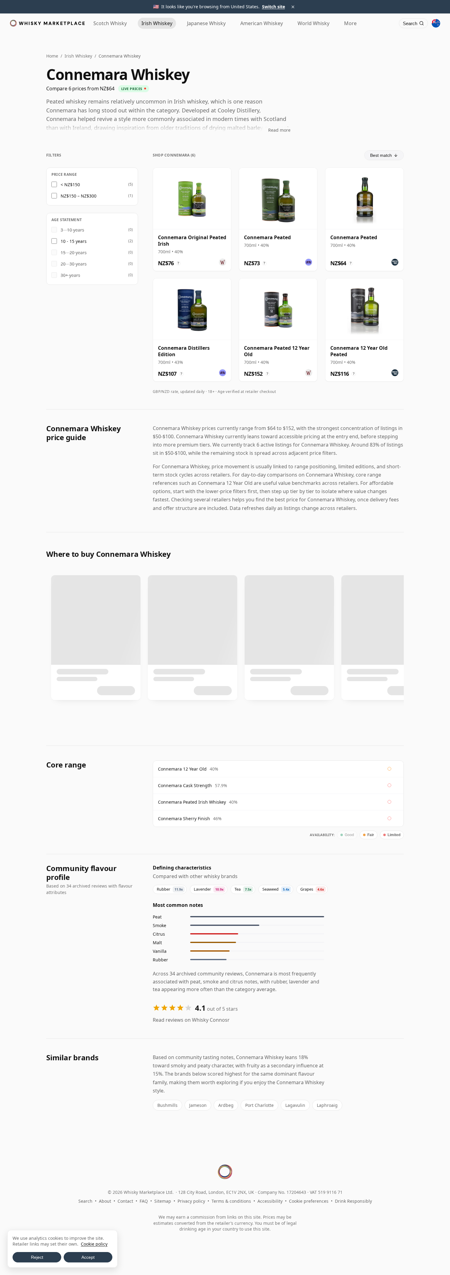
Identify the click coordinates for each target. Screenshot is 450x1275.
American (261, 23)
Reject (37, 1257)
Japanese (206, 23)
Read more (279, 130)
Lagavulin (295, 1105)
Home (52, 56)
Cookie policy (94, 1244)
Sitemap (162, 1201)
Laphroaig (327, 1105)
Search (85, 1201)
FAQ (144, 1201)
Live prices (131, 88)
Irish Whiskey (78, 56)
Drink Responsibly (353, 1201)
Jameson (198, 1105)
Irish (156, 23)
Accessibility (270, 1201)
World (313, 23)
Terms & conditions (231, 1201)
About (105, 1201)
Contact (125, 1201)
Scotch (110, 23)
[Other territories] (436, 23)
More (350, 23)
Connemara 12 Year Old (182, 769)
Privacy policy (191, 1201)
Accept (88, 1257)
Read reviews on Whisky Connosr (191, 1020)
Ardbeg (226, 1105)
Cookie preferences (308, 1201)
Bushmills (167, 1105)
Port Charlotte (259, 1105)
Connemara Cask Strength (185, 785)
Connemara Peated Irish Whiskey (192, 802)
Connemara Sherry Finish (184, 818)
